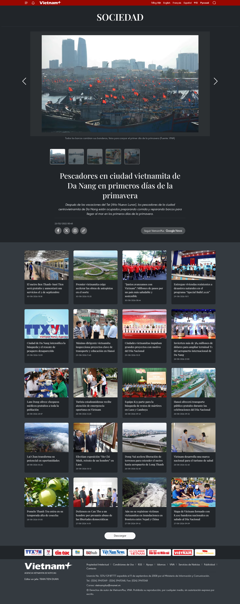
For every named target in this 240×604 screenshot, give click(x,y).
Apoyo (149, 564)
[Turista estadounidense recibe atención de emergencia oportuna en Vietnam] (95, 382)
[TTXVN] (33, 552)
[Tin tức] (62, 552)
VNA (172, 564)
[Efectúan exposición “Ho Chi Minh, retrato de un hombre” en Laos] (95, 437)
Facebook (58, 230)
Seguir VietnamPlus (154, 230)
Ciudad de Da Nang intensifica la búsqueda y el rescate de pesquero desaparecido (46, 347)
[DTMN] (159, 552)
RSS (140, 564)
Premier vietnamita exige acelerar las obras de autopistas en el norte (94, 288)
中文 (196, 3)
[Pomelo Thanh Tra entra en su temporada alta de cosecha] (46, 492)
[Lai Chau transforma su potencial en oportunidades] (46, 437)
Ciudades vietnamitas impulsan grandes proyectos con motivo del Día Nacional (143, 347)
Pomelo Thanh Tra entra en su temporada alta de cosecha (45, 513)
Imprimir (75, 230)
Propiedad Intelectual (98, 564)
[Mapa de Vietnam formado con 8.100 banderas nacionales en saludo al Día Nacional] (193, 492)
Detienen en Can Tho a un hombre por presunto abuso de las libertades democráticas (94, 515)
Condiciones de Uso (123, 564)
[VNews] (48, 552)
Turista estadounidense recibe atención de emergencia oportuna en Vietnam (93, 405)
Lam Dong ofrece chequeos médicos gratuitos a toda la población (43, 405)
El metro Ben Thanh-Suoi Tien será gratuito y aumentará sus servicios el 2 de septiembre (45, 288)
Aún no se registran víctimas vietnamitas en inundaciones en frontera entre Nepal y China (144, 515)
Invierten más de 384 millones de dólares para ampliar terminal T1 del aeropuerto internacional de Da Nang (193, 348)
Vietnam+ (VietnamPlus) (50, 2)
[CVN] (137, 552)
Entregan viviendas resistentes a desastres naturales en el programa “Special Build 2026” (193, 288)
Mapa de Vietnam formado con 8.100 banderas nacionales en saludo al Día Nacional (192, 515)
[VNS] (113, 552)
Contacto (91, 568)
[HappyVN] (205, 552)
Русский (204, 3)
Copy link (83, 230)
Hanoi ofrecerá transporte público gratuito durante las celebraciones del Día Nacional (192, 405)
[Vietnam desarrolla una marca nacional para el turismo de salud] (193, 437)
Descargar (120, 535)
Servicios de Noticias (189, 564)
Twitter (66, 230)
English (166, 2)
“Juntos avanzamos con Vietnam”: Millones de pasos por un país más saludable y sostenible (144, 290)
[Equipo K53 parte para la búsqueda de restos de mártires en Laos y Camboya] (144, 382)
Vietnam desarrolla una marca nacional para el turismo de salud (193, 458)
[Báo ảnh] (183, 552)
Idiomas (161, 564)
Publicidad (209, 564)
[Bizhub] (91, 552)
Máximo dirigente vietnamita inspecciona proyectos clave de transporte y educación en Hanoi (95, 347)
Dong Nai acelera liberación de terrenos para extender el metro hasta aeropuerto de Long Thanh (144, 460)
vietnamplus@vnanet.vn (107, 585)
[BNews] (77, 552)
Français (177, 2)
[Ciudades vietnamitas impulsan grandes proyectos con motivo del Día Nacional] (144, 324)
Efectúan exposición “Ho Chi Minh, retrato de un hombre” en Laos (95, 460)
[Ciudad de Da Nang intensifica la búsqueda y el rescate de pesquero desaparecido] (46, 324)
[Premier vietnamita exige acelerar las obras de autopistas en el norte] (95, 265)
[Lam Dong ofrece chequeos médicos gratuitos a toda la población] (46, 382)
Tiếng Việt (156, 2)
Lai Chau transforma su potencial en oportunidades (43, 458)
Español (188, 2)
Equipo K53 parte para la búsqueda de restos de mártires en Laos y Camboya (143, 405)
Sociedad (120, 17)
